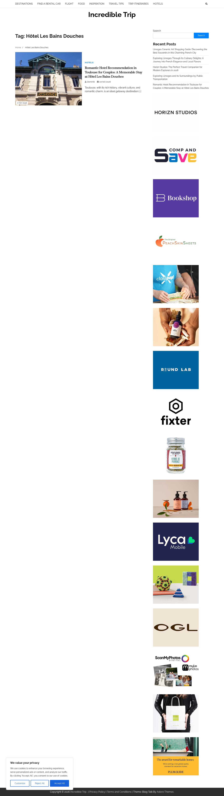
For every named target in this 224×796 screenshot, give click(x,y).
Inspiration (96, 3)
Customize (20, 783)
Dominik (91, 82)
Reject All (39, 783)
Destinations (24, 3)
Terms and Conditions (119, 791)
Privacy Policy (97, 791)
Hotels (158, 3)
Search (157, 30)
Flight (69, 3)
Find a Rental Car (48, 3)
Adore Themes (165, 791)
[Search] (206, 4)
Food (81, 3)
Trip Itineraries (138, 3)
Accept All (59, 783)
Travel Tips (116, 3)
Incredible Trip (112, 15)
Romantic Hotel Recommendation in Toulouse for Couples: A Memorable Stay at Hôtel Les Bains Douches (113, 72)
